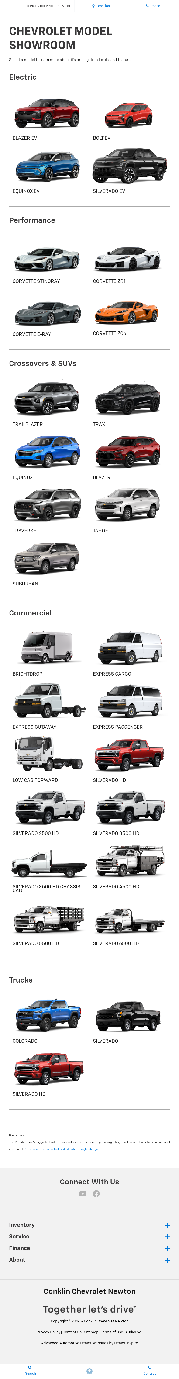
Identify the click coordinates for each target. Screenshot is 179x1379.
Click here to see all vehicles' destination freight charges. (62, 1149)
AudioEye (133, 1332)
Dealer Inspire (126, 1343)
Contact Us (72, 1332)
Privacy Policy (48, 1332)
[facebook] (96, 1194)
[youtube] (83, 1194)
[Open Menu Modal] (11, 6)
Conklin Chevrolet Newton (106, 1321)
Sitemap (91, 1332)
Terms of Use (112, 1332)
